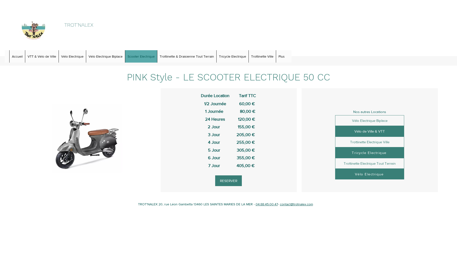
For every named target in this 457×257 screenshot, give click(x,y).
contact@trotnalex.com (296, 204)
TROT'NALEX (78, 25)
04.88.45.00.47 (267, 204)
